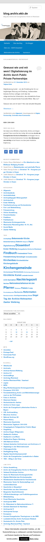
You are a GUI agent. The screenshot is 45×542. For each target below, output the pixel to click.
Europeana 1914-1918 (11, 390)
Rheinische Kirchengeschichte (14, 222)
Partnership (7, 115)
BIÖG (5, 385)
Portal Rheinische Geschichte (14, 499)
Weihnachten (26, 298)
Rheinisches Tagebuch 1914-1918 (15, 424)
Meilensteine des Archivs (12, 52)
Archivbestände (9, 193)
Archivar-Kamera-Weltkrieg (12, 370)
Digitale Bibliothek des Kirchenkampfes (17, 477)
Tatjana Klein (7, 84)
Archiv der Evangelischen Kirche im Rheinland (20, 470)
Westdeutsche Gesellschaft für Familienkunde (19, 479)
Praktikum (7, 217)
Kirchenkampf (8, 272)
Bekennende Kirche (21, 238)
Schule (30, 295)
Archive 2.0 (7, 373)
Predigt (30, 288)
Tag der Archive (11, 298)
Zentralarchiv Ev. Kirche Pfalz (14, 521)
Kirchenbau (9, 260)
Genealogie (20, 256)
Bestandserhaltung (9, 242)
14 (27, 332)
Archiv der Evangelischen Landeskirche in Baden (21, 456)
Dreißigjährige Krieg (10, 451)
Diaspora (25, 242)
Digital (38, 113)
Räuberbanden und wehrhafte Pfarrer (27, 167)
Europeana (7, 514)
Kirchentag (27, 272)
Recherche (18, 292)
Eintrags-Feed (8, 352)
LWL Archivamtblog (10, 412)
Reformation (29, 291)
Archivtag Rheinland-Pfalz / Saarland (16, 524)
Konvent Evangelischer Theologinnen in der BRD (21, 516)
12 (16, 332)
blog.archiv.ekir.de (15, 13)
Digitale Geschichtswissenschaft (15, 454)
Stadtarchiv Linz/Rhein (11, 437)
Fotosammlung (8, 210)
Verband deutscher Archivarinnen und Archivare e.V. (22, 444)
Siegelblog (7, 429)
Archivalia (7, 368)
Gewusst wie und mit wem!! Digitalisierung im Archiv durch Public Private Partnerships (17, 73)
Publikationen (8, 220)
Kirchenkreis (19, 272)
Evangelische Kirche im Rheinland (29, 249)
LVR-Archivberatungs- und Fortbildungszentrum (20, 494)
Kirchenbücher (22, 260)
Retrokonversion (8, 295)
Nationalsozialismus (18, 283)
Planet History (8, 419)
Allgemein (18, 113)
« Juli (10, 341)
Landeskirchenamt (27, 275)
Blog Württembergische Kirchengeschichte (18, 388)
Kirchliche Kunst (12, 275)
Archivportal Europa (10, 511)
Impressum (26, 52)
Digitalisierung (9, 245)
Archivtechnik (8, 200)
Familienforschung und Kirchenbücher (17, 205)
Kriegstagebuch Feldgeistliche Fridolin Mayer (19, 427)
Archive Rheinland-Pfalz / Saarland (15, 380)
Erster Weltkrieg (9, 202)
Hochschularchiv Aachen (12, 402)
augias (5, 383)
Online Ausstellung (10, 212)
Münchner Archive (9, 415)
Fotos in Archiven (9, 397)
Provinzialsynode (8, 292)
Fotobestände (22, 253)
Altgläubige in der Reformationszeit (16, 446)
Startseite (7, 43)
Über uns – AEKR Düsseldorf (13, 48)
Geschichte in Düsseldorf (12, 487)
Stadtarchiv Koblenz (10, 434)
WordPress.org (8, 357)
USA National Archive (11, 441)
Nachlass (6, 283)
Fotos (30, 253)
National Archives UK (11, 417)
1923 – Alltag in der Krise (12, 459)
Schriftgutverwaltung (20, 295)
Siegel (35, 295)
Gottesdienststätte (31, 257)
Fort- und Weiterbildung (12, 207)
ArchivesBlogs (8, 375)
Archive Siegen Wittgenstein (13, 432)
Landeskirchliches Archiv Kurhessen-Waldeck (19, 519)
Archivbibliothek (9, 195)
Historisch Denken (9, 400)
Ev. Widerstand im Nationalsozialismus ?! (18, 504)
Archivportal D (8, 509)
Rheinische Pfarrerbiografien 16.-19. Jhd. (18, 224)
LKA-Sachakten (9, 279)
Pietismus (18, 288)
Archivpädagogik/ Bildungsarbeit (15, 198)
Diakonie (19, 241)
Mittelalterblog (8, 497)
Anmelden (7, 350)
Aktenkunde (7, 365)
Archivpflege (7, 239)
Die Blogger (29, 43)
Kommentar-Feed (9, 355)
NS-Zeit (31, 283)
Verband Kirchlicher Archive (13, 472)
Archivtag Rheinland (10, 378)
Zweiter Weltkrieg (9, 229)
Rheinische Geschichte (11, 422)
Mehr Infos (34, 538)
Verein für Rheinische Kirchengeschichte (18, 475)
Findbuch (10, 253)
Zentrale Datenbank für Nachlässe (15, 506)
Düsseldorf (22, 245)
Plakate (24, 287)
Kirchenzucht (35, 272)
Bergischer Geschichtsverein (13, 492)
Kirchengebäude (10, 263)
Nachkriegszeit (26, 279)
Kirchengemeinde (17, 267)
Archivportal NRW (9, 501)
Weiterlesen (8, 108)
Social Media (8, 227)
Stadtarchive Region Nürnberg (14, 439)
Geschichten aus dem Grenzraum (15, 489)
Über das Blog (17, 43)
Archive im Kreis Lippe (11, 405)
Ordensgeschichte (9, 449)
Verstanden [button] (24, 539)
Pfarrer (8, 287)
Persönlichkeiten (9, 215)
